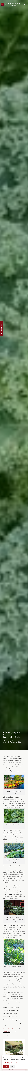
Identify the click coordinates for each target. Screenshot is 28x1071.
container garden (7, 894)
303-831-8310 (6, 1032)
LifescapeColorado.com (9, 1029)
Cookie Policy (6, 1063)
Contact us (9, 999)
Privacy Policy (14, 1063)
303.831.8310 (2, 328)
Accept (6, 1066)
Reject (12, 1066)
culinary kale (20, 805)
